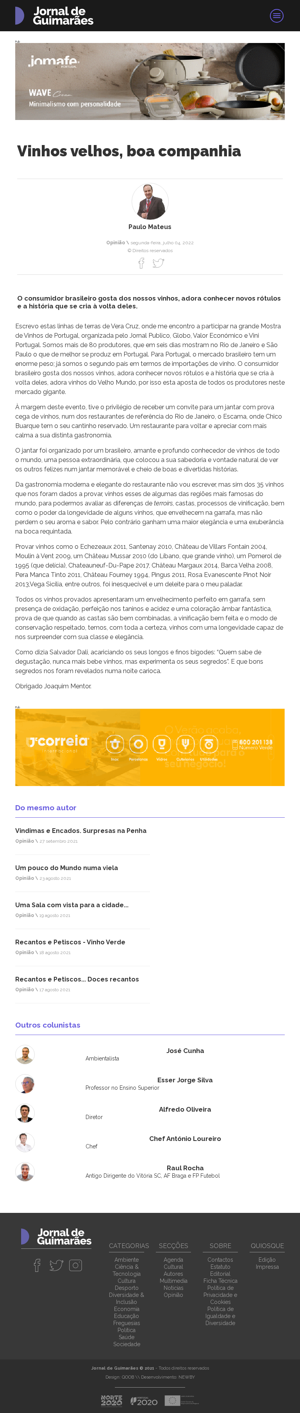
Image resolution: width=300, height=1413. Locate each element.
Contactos (220, 1260)
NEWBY (187, 1377)
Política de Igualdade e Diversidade (220, 1316)
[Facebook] (142, 263)
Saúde (126, 1337)
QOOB (128, 1377)
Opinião (173, 1295)
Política (127, 1330)
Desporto (127, 1288)
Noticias (174, 1288)
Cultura (127, 1281)
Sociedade (126, 1344)
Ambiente (126, 1260)
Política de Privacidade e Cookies (220, 1295)
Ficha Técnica (221, 1281)
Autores (173, 1274)
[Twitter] (158, 263)
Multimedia (174, 1281)
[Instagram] (75, 1265)
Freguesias (126, 1323)
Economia (126, 1309)
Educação (126, 1316)
